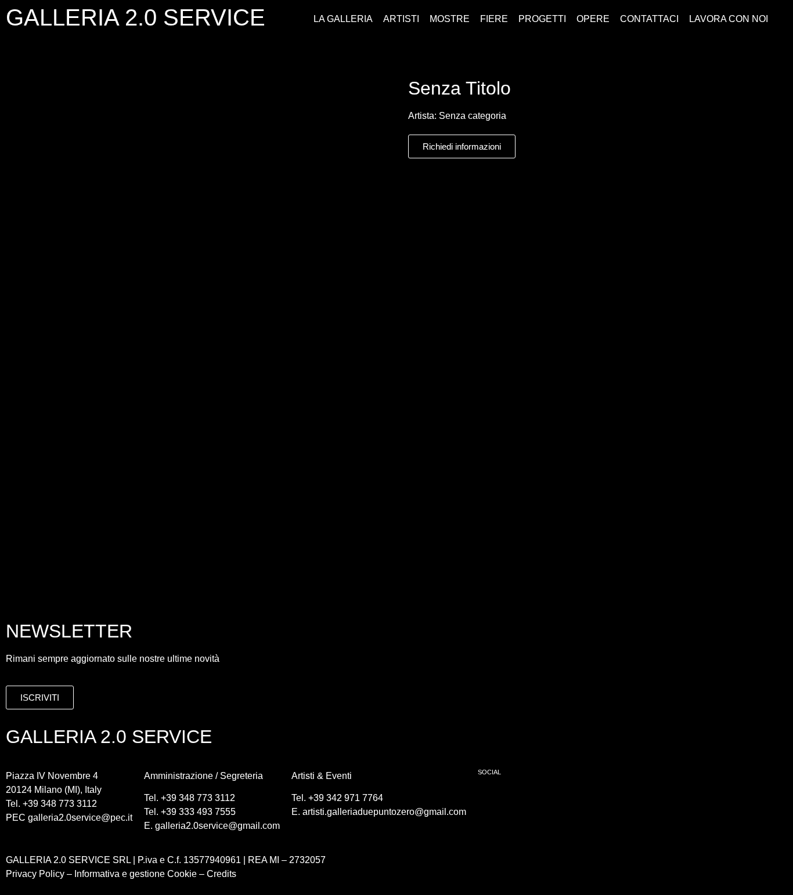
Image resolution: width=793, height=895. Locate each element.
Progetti (542, 19)
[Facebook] (492, 801)
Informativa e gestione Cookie (134, 874)
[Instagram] (524, 801)
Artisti (401, 19)
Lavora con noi (728, 19)
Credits (221, 874)
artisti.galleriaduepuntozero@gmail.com (384, 812)
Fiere (494, 19)
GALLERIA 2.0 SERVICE (135, 17)
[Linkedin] (556, 801)
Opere (593, 19)
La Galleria (343, 19)
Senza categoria (472, 116)
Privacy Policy (35, 874)
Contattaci (649, 19)
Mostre (450, 19)
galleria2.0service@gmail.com (217, 826)
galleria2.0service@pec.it (80, 817)
